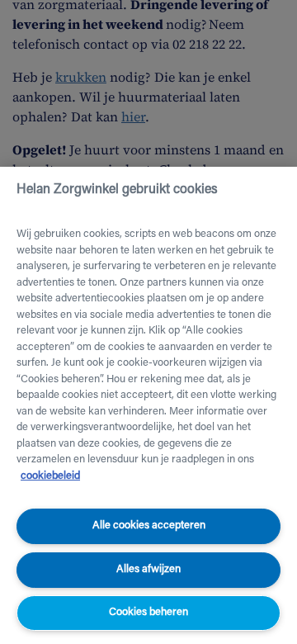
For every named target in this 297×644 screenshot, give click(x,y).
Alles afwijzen (148, 569)
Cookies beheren (148, 612)
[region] (148, 405)
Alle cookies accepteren (148, 525)
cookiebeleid (50, 476)
